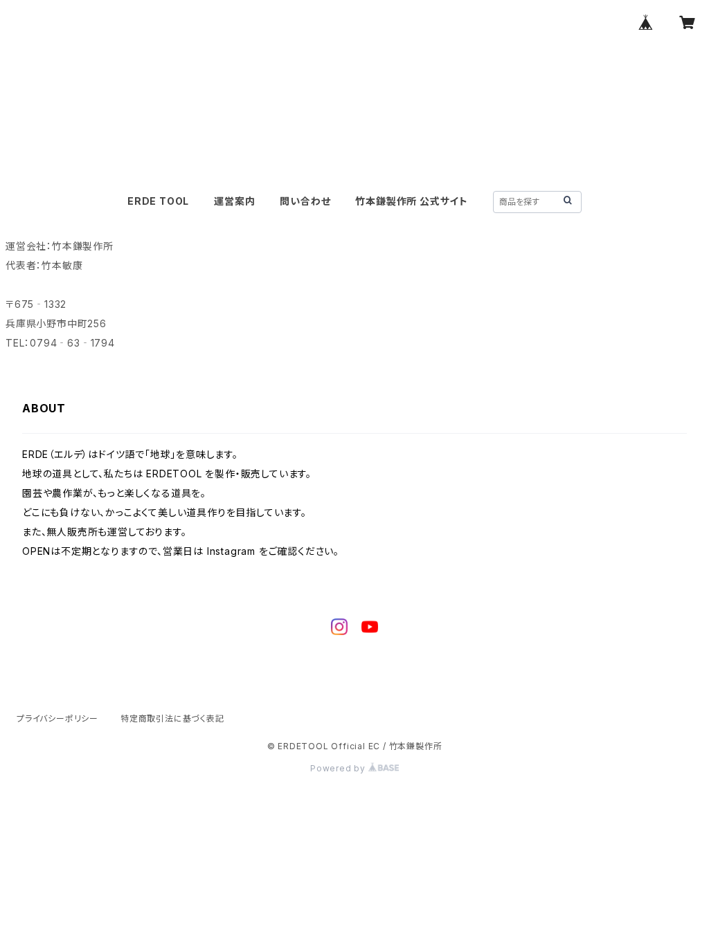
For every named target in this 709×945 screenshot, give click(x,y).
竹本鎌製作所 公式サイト (411, 201)
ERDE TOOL (158, 201)
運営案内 (234, 201)
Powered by (339, 768)
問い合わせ (305, 201)
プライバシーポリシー (57, 718)
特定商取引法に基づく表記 (172, 718)
